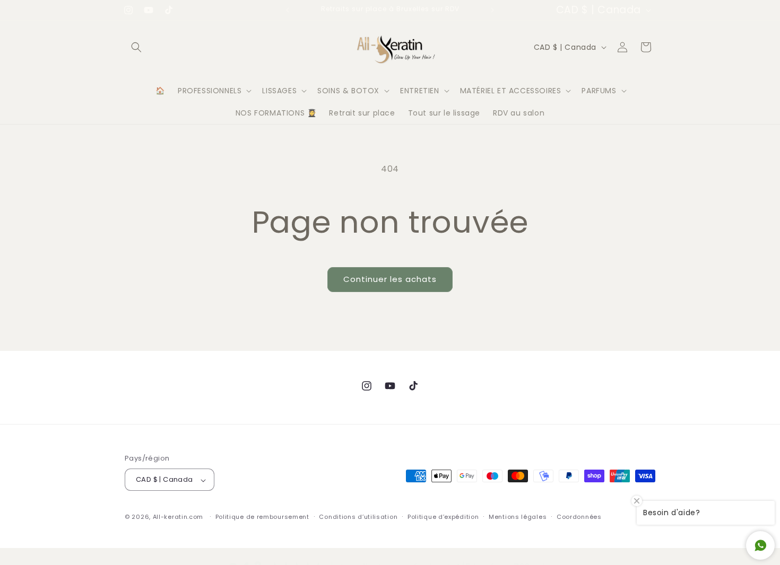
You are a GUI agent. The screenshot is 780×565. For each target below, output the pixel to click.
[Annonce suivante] (492, 10)
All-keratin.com (178, 517)
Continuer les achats (390, 279)
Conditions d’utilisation (358, 517)
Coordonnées (579, 517)
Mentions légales (518, 517)
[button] (136, 47)
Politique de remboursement (262, 517)
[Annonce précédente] (287, 10)
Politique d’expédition (443, 517)
